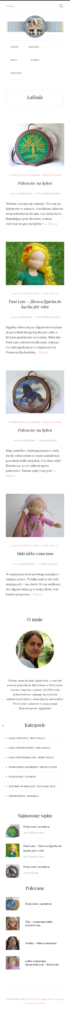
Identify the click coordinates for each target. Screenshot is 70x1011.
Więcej (52, 224)
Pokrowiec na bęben (35, 183)
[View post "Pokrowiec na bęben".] (35, 145)
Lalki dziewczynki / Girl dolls (35, 293)
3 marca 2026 (48, 564)
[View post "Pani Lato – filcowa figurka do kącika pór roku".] (35, 263)
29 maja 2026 (48, 440)
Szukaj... (10, 5)
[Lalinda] (35, 27)
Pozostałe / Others (22, 776)
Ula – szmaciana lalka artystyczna (38, 923)
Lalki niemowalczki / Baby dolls (31, 757)
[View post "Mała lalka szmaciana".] (35, 515)
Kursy (35, 59)
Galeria (33, 46)
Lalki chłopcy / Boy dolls (27, 738)
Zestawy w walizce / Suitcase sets (32, 786)
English (16, 73)
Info (14, 59)
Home (15, 46)
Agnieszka (21, 193)
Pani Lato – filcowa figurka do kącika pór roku (35, 304)
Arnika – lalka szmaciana (40, 943)
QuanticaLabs (35, 1003)
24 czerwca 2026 (48, 317)
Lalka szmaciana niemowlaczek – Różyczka (42, 962)
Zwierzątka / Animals (23, 795)
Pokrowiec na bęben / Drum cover (35, 175)
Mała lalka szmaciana (35, 553)
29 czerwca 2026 (48, 193)
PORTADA (34, 999)
